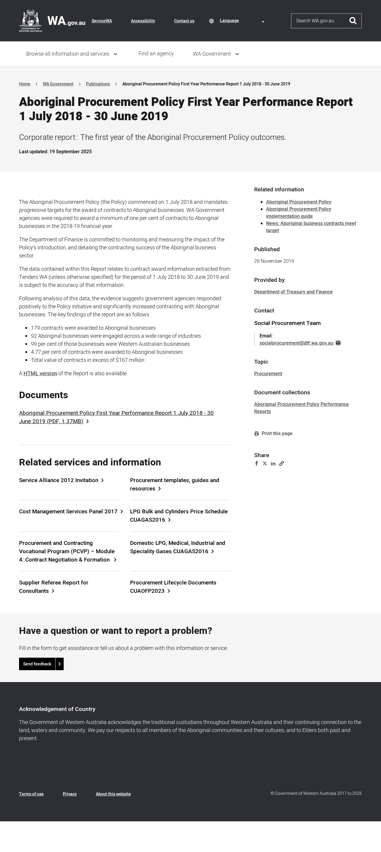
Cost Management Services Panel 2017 (68, 511)
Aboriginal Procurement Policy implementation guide (298, 213)
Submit (353, 20)
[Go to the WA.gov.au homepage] (52, 20)
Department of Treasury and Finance (293, 292)
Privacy (70, 794)
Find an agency (156, 54)
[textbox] (243, 21)
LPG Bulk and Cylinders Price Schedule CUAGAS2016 (179, 515)
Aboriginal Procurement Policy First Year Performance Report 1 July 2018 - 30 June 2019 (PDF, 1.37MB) (116, 417)
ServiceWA (102, 21)
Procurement (268, 373)
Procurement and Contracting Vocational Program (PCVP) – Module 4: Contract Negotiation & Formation (67, 551)
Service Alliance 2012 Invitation (58, 480)
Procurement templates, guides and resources (174, 484)
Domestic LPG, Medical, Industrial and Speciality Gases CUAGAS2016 (177, 547)
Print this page (276, 433)
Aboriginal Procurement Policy (298, 202)
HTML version (40, 374)
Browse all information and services (67, 54)
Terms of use (31, 794)
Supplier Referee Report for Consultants (53, 587)
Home (24, 84)
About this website (113, 794)
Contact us (184, 21)
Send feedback (37, 664)
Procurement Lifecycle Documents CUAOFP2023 (173, 587)
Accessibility (143, 21)
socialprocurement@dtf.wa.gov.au (296, 343)
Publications (98, 84)
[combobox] (243, 21)
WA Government (212, 54)
